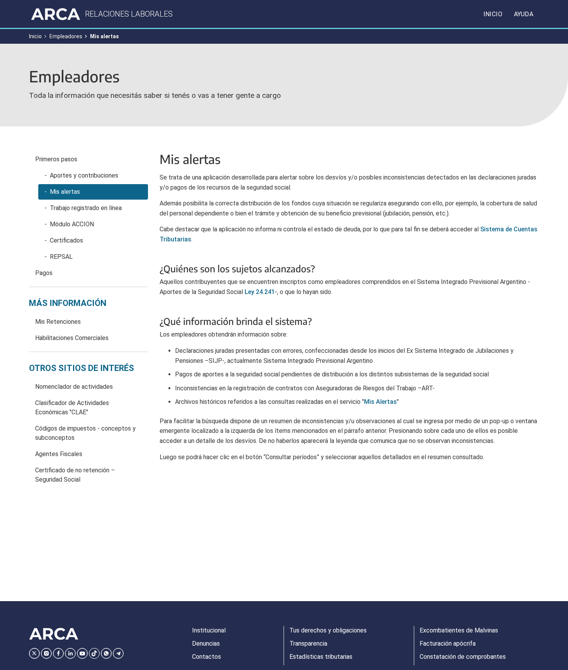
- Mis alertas (62, 191)
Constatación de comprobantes (463, 656)
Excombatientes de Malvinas (459, 630)
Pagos (44, 273)
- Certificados (63, 240)
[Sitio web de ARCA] (53, 634)
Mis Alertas (380, 401)
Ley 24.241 (260, 292)
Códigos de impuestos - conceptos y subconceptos (85, 433)
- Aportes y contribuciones (81, 175)
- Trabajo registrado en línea (83, 208)
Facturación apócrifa (448, 643)
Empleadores (65, 36)
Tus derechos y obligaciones (328, 630)
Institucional (209, 630)
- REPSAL (58, 256)
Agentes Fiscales (58, 454)
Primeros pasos (56, 159)
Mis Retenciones (58, 321)
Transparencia (308, 643)
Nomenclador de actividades (74, 386)
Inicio (492, 14)
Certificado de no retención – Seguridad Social (75, 475)
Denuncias (206, 643)
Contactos (206, 656)
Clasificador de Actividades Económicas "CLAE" (72, 407)
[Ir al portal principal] (55, 14)
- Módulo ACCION (69, 224)
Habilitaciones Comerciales (72, 338)
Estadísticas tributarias (320, 656)
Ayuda (523, 14)
